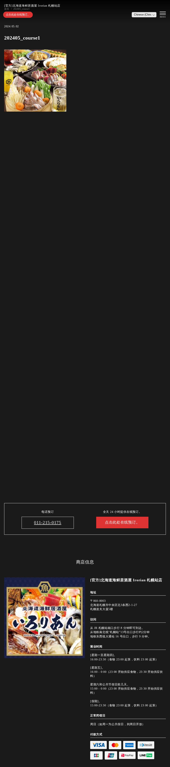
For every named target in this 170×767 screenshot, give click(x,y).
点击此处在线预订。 (18, 14)
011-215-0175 (47, 522)
